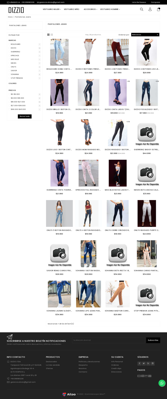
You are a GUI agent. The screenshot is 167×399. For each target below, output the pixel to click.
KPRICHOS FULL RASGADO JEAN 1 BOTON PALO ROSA (99, 190)
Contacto (83, 372)
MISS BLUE (15, 59)
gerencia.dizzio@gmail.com (23, 382)
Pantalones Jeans (18, 25)
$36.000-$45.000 (18, 109)
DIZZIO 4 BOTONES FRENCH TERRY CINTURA (125, 69)
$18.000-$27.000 (18, 102)
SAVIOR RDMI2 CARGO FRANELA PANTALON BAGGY (69, 270)
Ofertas (49, 368)
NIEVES (13, 63)
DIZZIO (13, 48)
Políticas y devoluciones (89, 361)
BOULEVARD (15, 44)
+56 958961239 (17, 379)
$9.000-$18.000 (17, 98)
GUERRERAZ (15, 52)
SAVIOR (14, 70)
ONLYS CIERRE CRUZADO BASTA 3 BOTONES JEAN (127, 230)
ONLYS (13, 67)
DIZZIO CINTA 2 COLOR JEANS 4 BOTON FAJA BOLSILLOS (101, 109)
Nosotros (83, 368)
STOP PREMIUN (17, 78)
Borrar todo (25, 116)
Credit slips (116, 368)
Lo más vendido (53, 365)
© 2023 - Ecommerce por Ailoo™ (91, 394)
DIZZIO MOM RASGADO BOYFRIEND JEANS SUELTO (98, 149)
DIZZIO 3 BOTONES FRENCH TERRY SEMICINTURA (98, 69)
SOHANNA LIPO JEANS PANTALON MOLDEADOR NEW (99, 311)
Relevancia (145, 34)
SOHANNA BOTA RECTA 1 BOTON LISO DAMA (125, 270)
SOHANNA (15, 74)
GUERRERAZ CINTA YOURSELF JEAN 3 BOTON (67, 190)
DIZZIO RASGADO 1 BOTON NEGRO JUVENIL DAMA (127, 149)
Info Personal (117, 361)
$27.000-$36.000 (18, 105)
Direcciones (116, 372)
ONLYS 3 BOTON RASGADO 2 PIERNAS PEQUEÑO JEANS (71, 230)
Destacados (51, 361)
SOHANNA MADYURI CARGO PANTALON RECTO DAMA (129, 311)
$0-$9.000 (15, 94)
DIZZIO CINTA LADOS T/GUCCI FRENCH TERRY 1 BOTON (130, 109)
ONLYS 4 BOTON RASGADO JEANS (91, 230)
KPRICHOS (15, 55)
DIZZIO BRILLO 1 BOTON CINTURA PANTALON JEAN (69, 109)
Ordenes (115, 365)
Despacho (83, 365)
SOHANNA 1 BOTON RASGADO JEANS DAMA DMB (97, 270)
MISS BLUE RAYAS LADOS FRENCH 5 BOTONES (125, 190)
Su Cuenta (117, 357)
